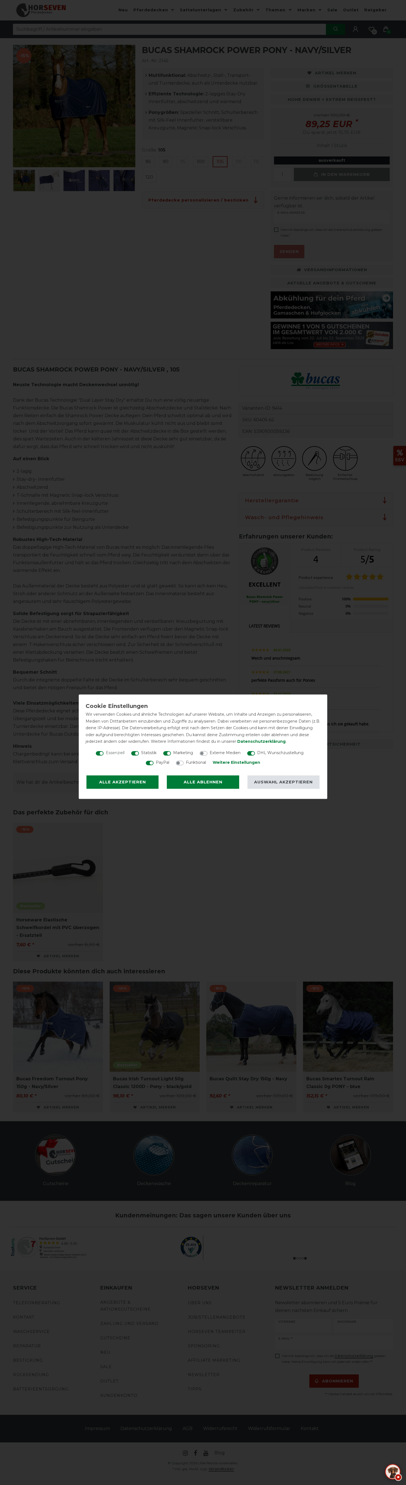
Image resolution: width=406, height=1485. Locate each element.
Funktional (196, 762)
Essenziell (115, 752)
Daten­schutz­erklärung (261, 741)
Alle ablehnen (203, 782)
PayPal (162, 762)
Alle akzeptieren (122, 782)
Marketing (183, 752)
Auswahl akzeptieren (283, 782)
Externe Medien (225, 752)
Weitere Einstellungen (236, 762)
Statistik (149, 752)
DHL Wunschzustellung (280, 752)
